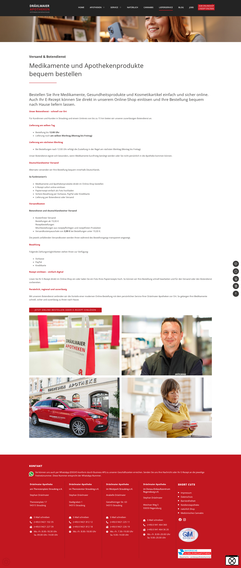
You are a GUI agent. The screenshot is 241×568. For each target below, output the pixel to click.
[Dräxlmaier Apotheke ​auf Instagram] (185, 519)
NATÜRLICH (132, 7)
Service (114, 7)
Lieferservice (166, 7)
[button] (6, 562)
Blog (181, 7)
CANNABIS (148, 7)
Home (81, 7)
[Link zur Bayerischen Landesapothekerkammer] (188, 535)
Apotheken (96, 7)
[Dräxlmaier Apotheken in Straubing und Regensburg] (39, 8)
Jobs (191, 7)
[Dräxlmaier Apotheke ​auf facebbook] (180, 519)
